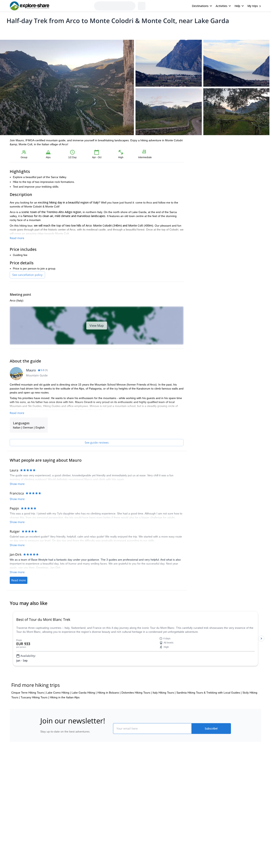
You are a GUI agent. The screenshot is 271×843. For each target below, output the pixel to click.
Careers (44, 815)
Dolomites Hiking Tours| (136, 706)
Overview (14, 31)
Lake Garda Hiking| (84, 706)
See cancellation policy (27, 275)
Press (43, 806)
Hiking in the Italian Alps (65, 711)
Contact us (94, 796)
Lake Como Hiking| (58, 706)
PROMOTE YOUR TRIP (201, 788)
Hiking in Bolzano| (109, 706)
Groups (46, 31)
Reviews (86, 31)
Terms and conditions (100, 814)
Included (60, 31)
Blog (138, 789)
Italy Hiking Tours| (164, 706)
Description (31, 31)
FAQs (90, 805)
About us (45, 789)
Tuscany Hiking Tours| (35, 711)
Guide (73, 31)
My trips (252, 6)
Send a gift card (49, 824)
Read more (17, 238)
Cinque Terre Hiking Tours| (28, 706)
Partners (44, 797)
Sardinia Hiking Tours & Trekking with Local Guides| (209, 706)
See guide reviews (97, 442)
